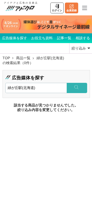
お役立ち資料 (42, 38)
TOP (6, 58)
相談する (83, 38)
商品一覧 (23, 58)
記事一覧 (64, 38)
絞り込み (79, 48)
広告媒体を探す (14, 38)
